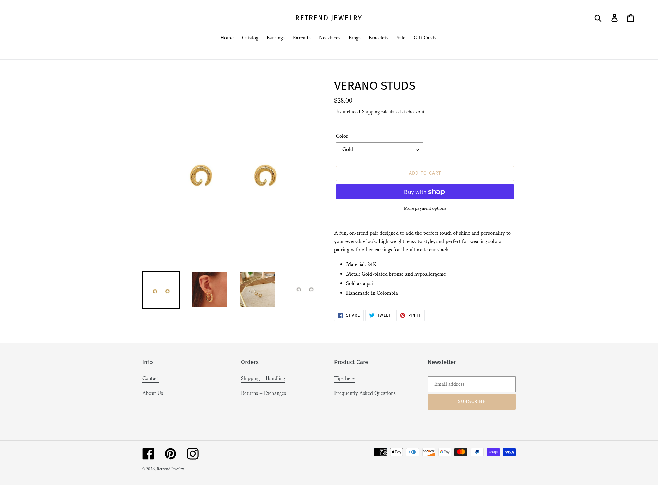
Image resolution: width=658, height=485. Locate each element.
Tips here (344, 378)
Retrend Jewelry (328, 18)
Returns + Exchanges (263, 393)
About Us (152, 393)
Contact (150, 378)
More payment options (425, 208)
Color (342, 136)
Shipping (371, 112)
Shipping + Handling (263, 378)
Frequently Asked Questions (365, 393)
